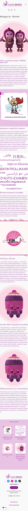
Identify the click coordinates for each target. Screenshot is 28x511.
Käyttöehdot (14, 502)
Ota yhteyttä (14, 487)
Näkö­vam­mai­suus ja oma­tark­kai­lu (14, 389)
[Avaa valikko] (25, 4)
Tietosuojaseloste (14, 505)
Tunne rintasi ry (14, 484)
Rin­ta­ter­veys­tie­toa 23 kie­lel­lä (11, 193)
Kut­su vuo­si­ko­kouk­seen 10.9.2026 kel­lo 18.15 (13, 61)
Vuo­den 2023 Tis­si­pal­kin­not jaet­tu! (14, 324)
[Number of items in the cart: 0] (15, 10)
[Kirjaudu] (17, 10)
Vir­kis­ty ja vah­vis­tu (7, 258)
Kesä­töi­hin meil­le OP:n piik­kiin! (12, 128)
